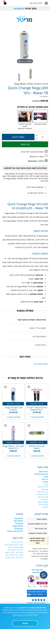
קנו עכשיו (25, 144)
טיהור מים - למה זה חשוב (14, 552)
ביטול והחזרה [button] (40, 344)
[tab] (25, 319)
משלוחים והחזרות (41, 474)
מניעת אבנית (43, 504)
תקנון (46, 484)
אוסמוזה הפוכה (43, 502)
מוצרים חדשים (43, 497)
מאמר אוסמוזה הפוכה (15, 547)
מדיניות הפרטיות (21, 615)
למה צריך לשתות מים (15, 550)
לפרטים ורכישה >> (37, 417)
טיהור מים (44, 499)
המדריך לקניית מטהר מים (14, 545)
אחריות (45, 481)
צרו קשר (45, 479)
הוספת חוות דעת (41, 363)
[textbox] (25, 8)
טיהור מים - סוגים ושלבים (14, 557)
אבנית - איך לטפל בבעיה (14, 555)
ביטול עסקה (43, 471)
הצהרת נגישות (42, 492)
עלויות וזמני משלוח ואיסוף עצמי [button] (31, 319)
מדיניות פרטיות (43, 487)
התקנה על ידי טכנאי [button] (37, 328)
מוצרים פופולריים (42, 494)
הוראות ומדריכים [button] (39, 336)
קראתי (25, 623)
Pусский (45, 489)
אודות (46, 476)
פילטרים (45, 507)
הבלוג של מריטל (17, 542)
